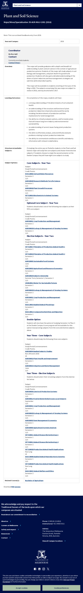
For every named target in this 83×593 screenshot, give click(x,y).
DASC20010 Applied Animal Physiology (39, 304)
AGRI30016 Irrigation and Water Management (42, 366)
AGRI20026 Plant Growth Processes (38, 188)
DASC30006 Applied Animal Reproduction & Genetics (45, 457)
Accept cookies (21, 588)
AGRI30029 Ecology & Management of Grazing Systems (46, 228)
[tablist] (47, 5)
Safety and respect (8, 529)
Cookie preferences (61, 588)
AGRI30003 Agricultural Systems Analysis (40, 428)
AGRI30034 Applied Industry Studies (38, 351)
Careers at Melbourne (9, 525)
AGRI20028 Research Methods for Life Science (42, 181)
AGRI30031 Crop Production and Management (42, 221)
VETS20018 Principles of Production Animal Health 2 (45, 254)
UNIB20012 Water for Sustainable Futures (41, 283)
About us (4, 521)
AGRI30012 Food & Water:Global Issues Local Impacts (45, 399)
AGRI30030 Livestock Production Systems (41, 391)
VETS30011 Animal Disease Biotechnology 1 (41, 435)
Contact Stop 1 (14, 63)
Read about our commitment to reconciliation (19, 514)
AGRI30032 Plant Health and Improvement (41, 358)
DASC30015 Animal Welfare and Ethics (39, 471)
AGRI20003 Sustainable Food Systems (39, 261)
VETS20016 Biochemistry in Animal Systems (41, 195)
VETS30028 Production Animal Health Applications (44, 449)
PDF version (15, 487)
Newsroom (5, 534)
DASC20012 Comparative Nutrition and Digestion (43, 312)
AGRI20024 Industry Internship (36, 276)
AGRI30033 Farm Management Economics (41, 420)
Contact (4, 538)
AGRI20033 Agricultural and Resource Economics (43, 268)
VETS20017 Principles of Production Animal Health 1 (45, 247)
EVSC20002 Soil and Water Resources (39, 174)
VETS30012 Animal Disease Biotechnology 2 (41, 442)
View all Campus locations (52, 541)
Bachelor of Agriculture (34, 480)
